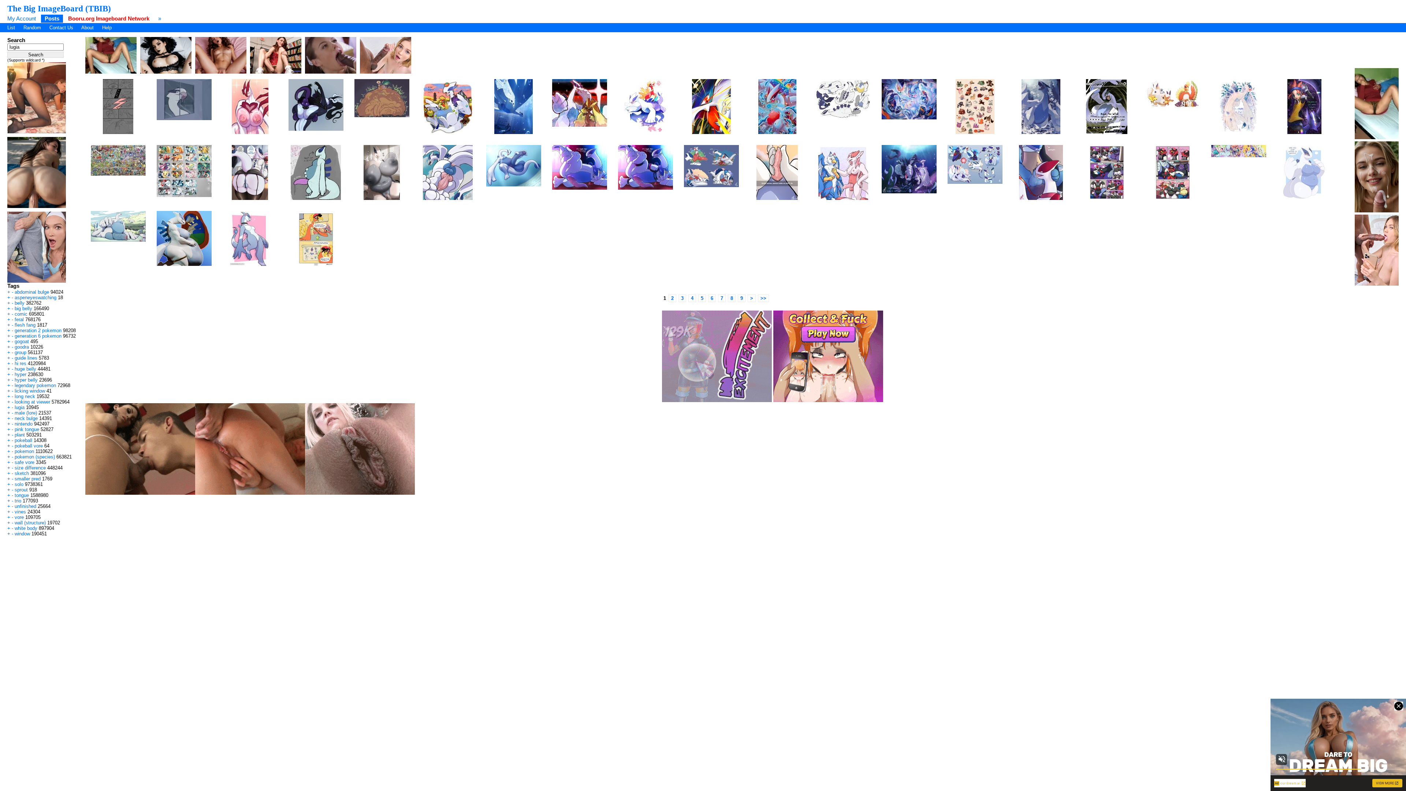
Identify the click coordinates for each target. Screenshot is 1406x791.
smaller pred (28, 479)
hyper (20, 374)
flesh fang (25, 325)
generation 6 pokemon (38, 336)
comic (21, 314)
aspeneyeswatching (35, 297)
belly (20, 303)
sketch (22, 473)
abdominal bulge (32, 292)
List (11, 27)
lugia (20, 407)
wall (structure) (30, 523)
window (22, 533)
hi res (20, 363)
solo (19, 484)
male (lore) (26, 413)
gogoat (22, 341)
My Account (21, 18)
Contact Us (61, 27)
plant (20, 435)
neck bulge (26, 418)
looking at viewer (32, 402)
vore (19, 517)
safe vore (24, 462)
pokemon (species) (35, 457)
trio (18, 501)
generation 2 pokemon (38, 330)
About (87, 27)
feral (19, 319)
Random (32, 27)
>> (763, 298)
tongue (22, 495)
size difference (30, 468)
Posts (52, 18)
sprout (21, 490)
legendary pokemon (35, 385)
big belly (23, 308)
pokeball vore (29, 446)
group (20, 352)
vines (20, 512)
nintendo (24, 424)
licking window (30, 391)
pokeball (23, 440)
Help (107, 27)
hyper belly (26, 380)
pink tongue (27, 429)
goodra (22, 347)
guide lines (26, 358)
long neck (25, 396)
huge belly (25, 369)
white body (26, 528)
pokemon (24, 451)
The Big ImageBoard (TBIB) (59, 8)
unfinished (25, 506)
